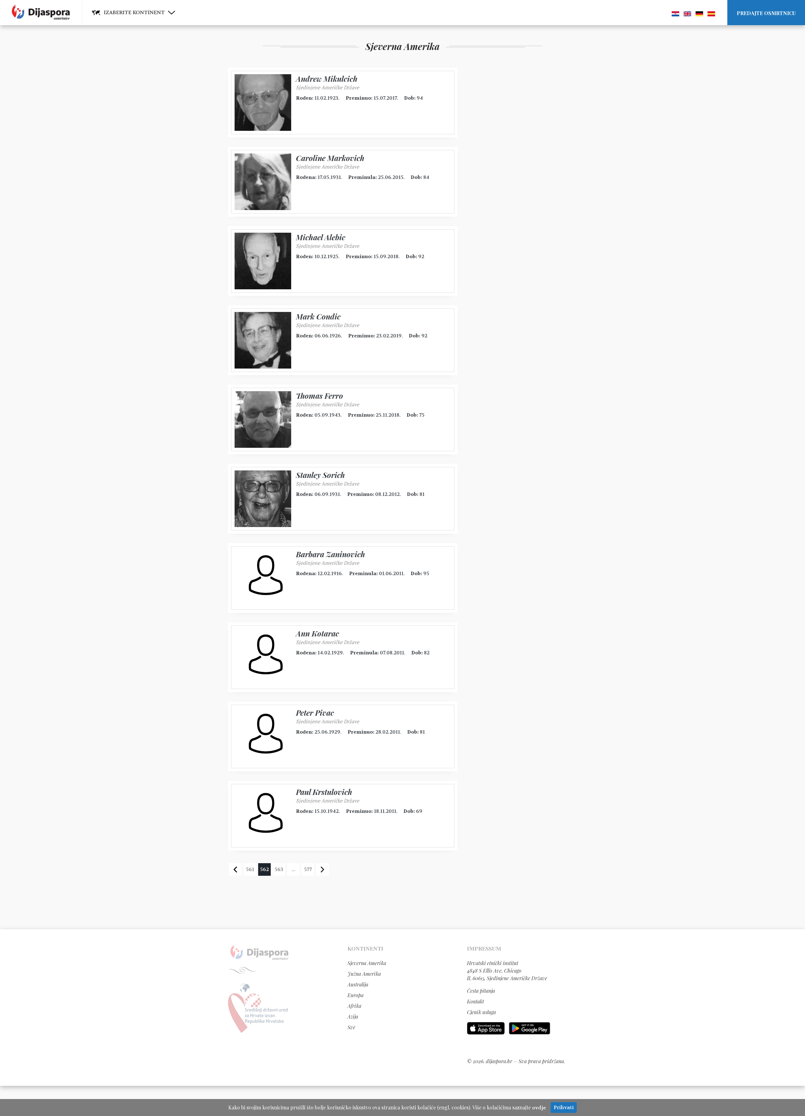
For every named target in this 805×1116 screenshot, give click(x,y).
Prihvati (564, 1107)
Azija (352, 1016)
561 (250, 869)
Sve (351, 1027)
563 (279, 869)
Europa (355, 995)
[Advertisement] (514, 162)
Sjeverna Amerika (366, 963)
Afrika (354, 1005)
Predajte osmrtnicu (766, 13)
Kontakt (475, 1001)
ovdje (539, 1107)
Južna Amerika (364, 973)
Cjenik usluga (481, 1012)
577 (308, 869)
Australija (357, 984)
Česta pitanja (481, 990)
